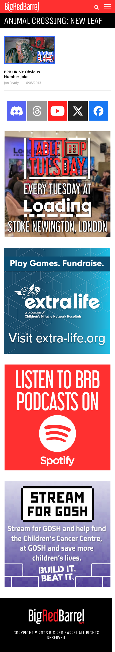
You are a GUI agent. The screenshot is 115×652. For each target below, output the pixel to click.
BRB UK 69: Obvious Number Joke (22, 74)
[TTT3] (57, 236)
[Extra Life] (57, 352)
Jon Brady (11, 82)
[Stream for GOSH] (57, 585)
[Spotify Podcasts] (57, 469)
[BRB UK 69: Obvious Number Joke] (29, 50)
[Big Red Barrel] (22, 12)
